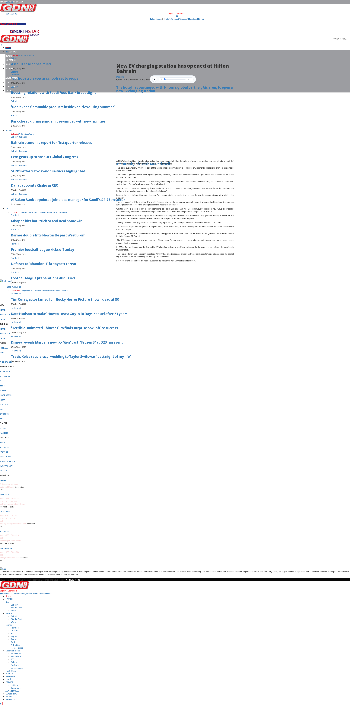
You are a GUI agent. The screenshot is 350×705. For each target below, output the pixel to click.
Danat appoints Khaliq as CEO (34, 185)
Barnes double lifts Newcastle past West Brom (48, 235)
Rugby (14, 636)
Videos (8, 90)
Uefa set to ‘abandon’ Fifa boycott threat (43, 264)
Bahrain (14, 605)
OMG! (7, 64)
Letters (14, 72)
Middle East (16, 608)
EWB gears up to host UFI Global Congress (44, 157)
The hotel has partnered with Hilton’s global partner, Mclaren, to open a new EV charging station (174, 89)
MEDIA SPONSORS (8, 24)
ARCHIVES (10, 699)
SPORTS (9, 208)
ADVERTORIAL (11, 78)
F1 (12, 633)
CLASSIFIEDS (11, 86)
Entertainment (12, 651)
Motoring (120, 76)
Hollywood (16, 653)
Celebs (14, 662)
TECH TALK (12, 52)
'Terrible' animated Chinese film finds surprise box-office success (64, 328)
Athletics (15, 645)
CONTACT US (11, 14)
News (7, 602)
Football (15, 628)
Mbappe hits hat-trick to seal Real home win (46, 221)
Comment (16, 74)
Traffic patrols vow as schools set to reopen (46, 78)
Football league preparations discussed (43, 278)
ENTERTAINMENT (13, 287)
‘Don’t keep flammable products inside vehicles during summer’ (63, 107)
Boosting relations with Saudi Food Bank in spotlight (53, 93)
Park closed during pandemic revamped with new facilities (58, 121)
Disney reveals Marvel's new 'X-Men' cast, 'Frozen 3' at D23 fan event (67, 342)
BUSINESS (9, 130)
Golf (13, 642)
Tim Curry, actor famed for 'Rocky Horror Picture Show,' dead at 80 (65, 299)
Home (8, 48)
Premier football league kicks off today (42, 250)
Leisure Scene (17, 668)
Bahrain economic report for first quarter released (51, 143)
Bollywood (16, 656)
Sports (8, 625)
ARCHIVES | (10, 2)
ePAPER (8, 82)
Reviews (14, 665)
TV (12, 659)
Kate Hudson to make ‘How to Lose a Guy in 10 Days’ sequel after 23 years (69, 314)
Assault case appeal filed (31, 64)
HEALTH (9, 56)
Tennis (14, 639)
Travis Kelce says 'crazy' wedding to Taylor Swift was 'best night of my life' (71, 356)
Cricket (14, 630)
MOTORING (10, 60)
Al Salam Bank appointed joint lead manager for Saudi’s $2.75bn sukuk (68, 200)
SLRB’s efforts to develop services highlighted (48, 171)
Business (9, 613)
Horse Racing (17, 648)
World (14, 610)
